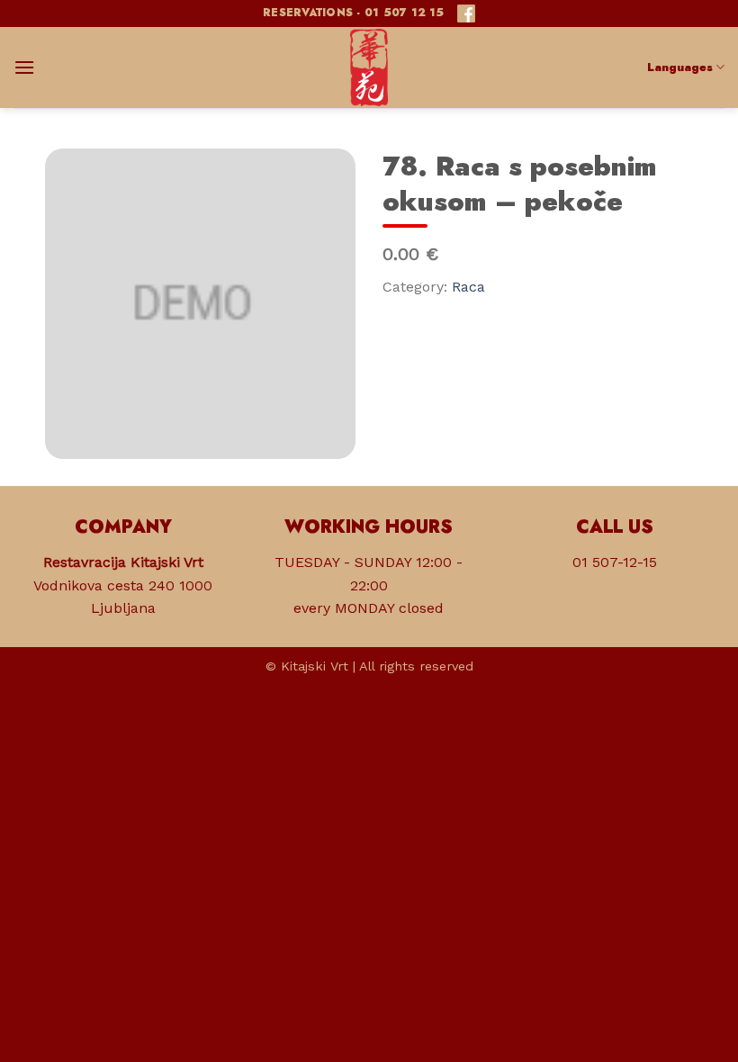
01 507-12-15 (614, 562)
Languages (680, 67)
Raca (468, 286)
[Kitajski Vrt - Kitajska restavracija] (369, 67)
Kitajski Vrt (314, 666)
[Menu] (24, 67)
